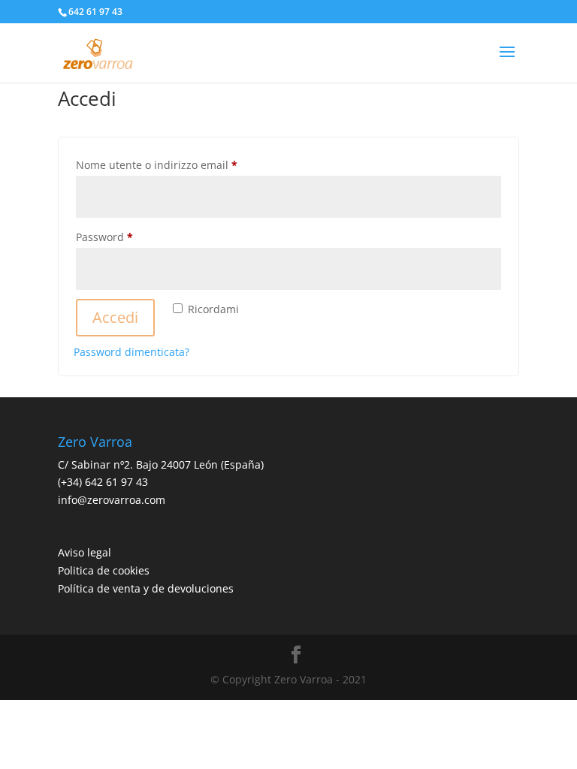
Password (127, 236)
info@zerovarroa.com (111, 500)
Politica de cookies (104, 570)
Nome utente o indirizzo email (179, 164)
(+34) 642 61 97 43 (103, 482)
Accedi (115, 317)
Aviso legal (84, 552)
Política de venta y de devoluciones (146, 588)
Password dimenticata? (131, 352)
